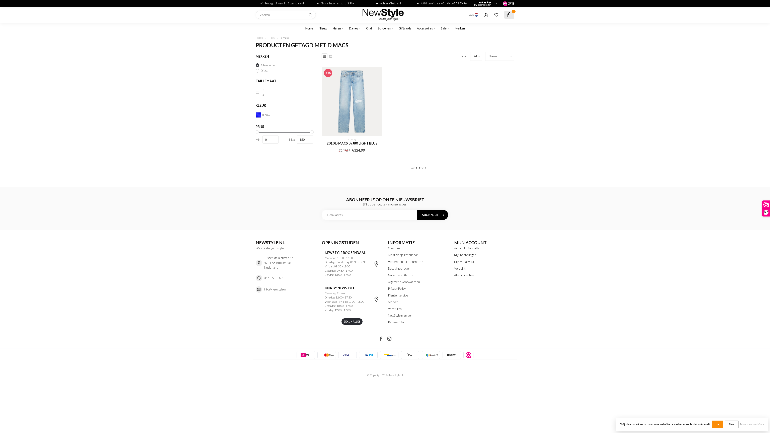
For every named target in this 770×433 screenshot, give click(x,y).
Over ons (394, 248)
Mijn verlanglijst (464, 261)
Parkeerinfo (396, 322)
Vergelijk (459, 268)
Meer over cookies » (752, 424)
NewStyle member (400, 315)
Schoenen (384, 28)
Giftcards (405, 28)
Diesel (265, 70)
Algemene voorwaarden (404, 282)
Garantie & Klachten (401, 275)
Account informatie (466, 248)
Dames (353, 28)
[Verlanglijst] (496, 15)
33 (262, 89)
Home (309, 28)
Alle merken (268, 65)
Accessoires (425, 28)
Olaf (369, 28)
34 (262, 95)
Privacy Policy (397, 288)
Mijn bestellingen (465, 255)
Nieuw (323, 28)
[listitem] (468, 355)
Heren (337, 28)
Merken (460, 28)
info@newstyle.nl (275, 289)
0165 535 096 (273, 278)
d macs (285, 37)
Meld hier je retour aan (403, 255)
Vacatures (395, 309)
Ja (717, 424)
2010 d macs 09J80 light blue (352, 143)
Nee (731, 424)
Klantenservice (398, 295)
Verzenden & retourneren (405, 261)
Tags (272, 37)
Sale (444, 28)
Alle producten (464, 275)
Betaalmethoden (399, 268)
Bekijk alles (352, 321)
